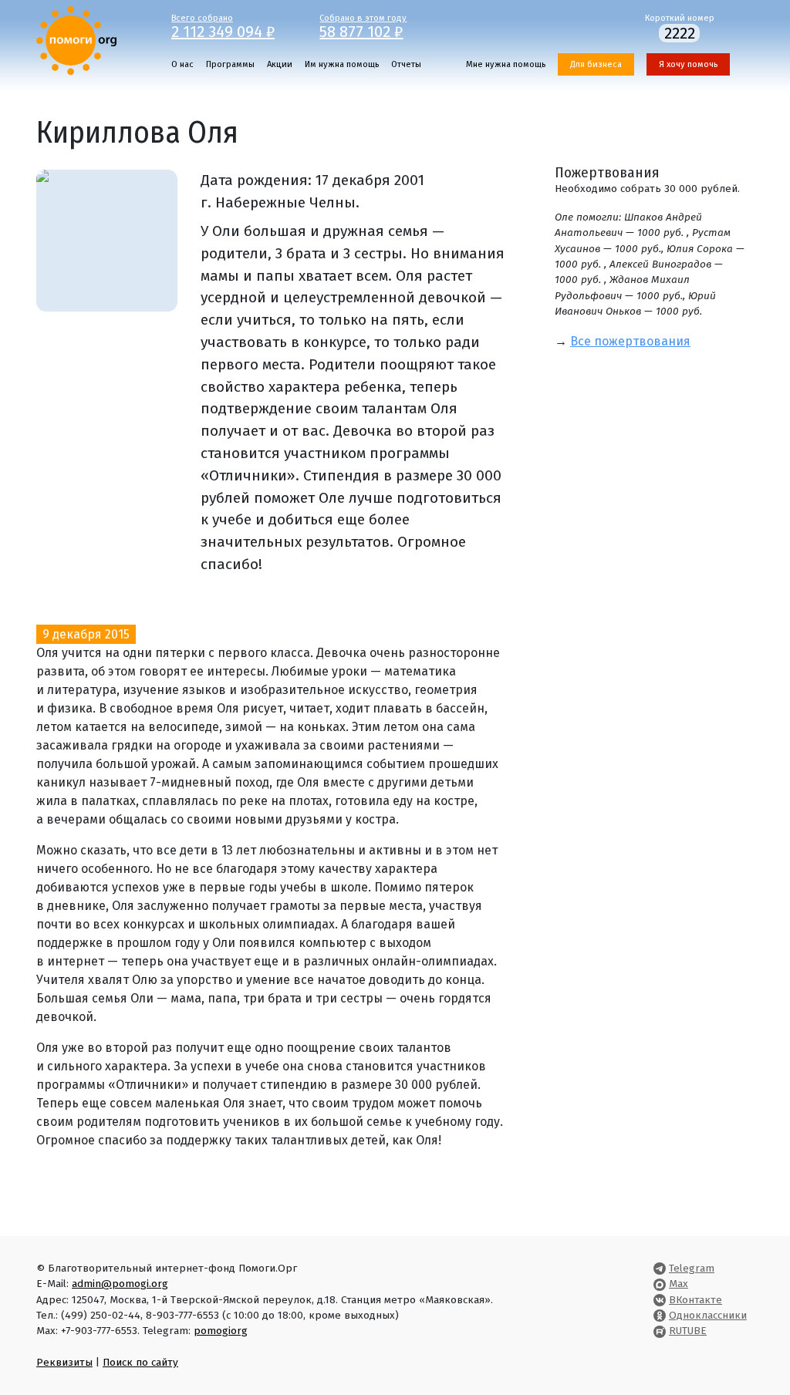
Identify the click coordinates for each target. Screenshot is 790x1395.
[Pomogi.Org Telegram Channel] (659, 1268)
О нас (182, 64)
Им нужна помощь (342, 64)
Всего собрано (223, 25)
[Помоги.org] (76, 39)
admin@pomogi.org (120, 1283)
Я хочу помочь (688, 64)
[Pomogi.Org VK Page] (659, 1299)
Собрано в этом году (363, 25)
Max (678, 1283)
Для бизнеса (596, 64)
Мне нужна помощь (505, 64)
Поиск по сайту (140, 1362)
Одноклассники (708, 1315)
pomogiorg (221, 1330)
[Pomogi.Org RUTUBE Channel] (659, 1330)
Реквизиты (64, 1362)
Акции (279, 64)
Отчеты (406, 64)
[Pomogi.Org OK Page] (659, 1315)
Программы (230, 64)
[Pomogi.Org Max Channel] (659, 1283)
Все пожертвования (630, 341)
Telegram (691, 1268)
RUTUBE (688, 1330)
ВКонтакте (695, 1299)
